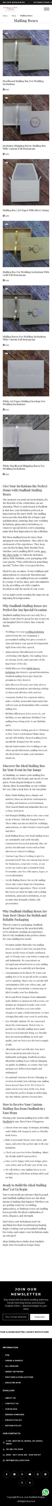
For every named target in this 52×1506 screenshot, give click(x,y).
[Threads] (37, 1474)
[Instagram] (14, 1474)
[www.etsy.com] (22, 1483)
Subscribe (40, 1317)
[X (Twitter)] (22, 1474)
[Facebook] (7, 1474)
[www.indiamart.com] (30, 1483)
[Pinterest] (45, 1474)
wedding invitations (34, 631)
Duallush (7, 1121)
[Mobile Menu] (46, 9)
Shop (14, 16)
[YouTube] (30, 1474)
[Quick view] (6, 33)
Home (5, 16)
